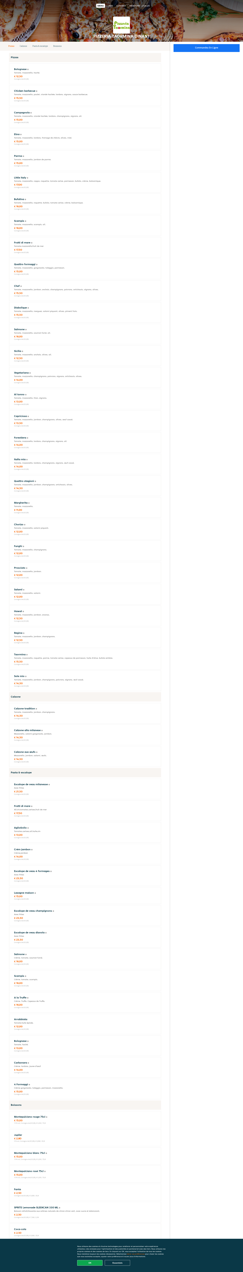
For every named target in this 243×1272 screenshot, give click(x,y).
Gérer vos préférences (136, 1254)
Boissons (57, 46)
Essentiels (117, 1263)
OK (89, 1263)
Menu (100, 5)
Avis (110, 5)
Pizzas (11, 46)
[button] (160, 46)
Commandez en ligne (206, 47)
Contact (121, 5)
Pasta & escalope (40, 46)
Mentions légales (140, 5)
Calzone (23, 46)
